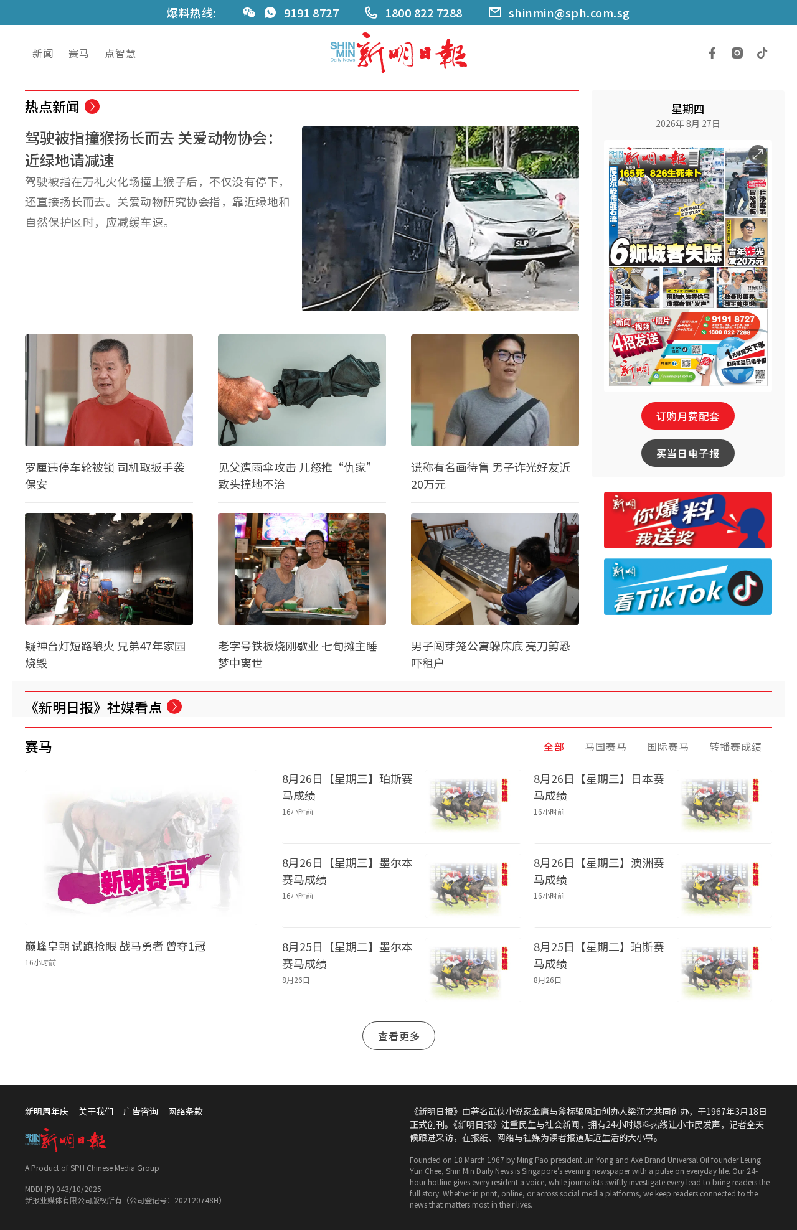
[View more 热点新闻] (92, 106)
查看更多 (399, 1035)
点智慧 (120, 52)
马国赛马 (606, 746)
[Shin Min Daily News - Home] (398, 52)
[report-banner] (688, 520)
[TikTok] (762, 53)
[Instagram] (737, 53)
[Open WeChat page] (249, 12)
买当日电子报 (688, 453)
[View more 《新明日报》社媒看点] (174, 706)
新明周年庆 (46, 1111)
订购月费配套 (688, 415)
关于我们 (95, 1111)
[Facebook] (712, 53)
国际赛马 (668, 746)
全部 (554, 746)
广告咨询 (140, 1111)
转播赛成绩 (735, 746)
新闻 (43, 52)
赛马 (79, 52)
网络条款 (185, 1111)
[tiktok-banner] (688, 586)
